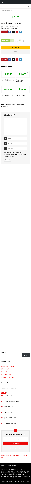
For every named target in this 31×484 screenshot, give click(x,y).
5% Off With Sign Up (7, 80)
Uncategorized (5, 28)
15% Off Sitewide (6, 374)
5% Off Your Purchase (19, 81)
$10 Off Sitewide (6, 372)
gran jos (5, 26)
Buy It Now (15, 47)
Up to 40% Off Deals (7, 95)
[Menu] (2, 6)
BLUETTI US (14, 28)
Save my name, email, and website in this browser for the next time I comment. (15, 154)
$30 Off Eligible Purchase (20, 96)
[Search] (28, 6)
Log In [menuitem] (2, 2)
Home (2, 10)
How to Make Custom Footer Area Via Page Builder (15, 481)
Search (3, 352)
